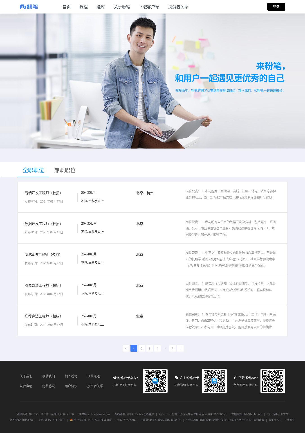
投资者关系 (95, 386)
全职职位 (33, 170)
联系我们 (48, 376)
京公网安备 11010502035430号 (92, 420)
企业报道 (93, 376)
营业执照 (274, 420)
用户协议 (71, 386)
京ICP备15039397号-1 (51, 420)
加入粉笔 (71, 376)
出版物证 (290, 420)
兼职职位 (64, 170)
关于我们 (26, 376)
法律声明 (26, 386)
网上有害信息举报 (277, 414)
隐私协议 (48, 386)
